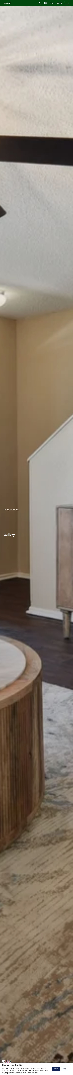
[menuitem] (52, 3)
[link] (17, 3)
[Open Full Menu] (66, 3)
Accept (56, 1069)
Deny (64, 1069)
